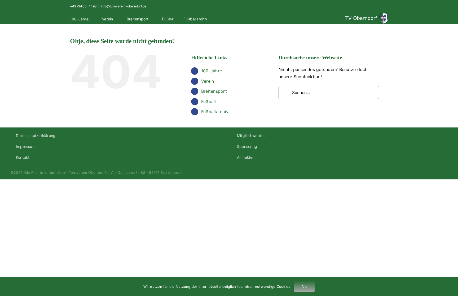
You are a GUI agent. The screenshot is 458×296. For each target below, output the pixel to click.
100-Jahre (211, 70)
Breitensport (214, 91)
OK (304, 286)
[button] (222, 18)
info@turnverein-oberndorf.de (124, 6)
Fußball (208, 101)
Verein (207, 81)
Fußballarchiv (214, 111)
